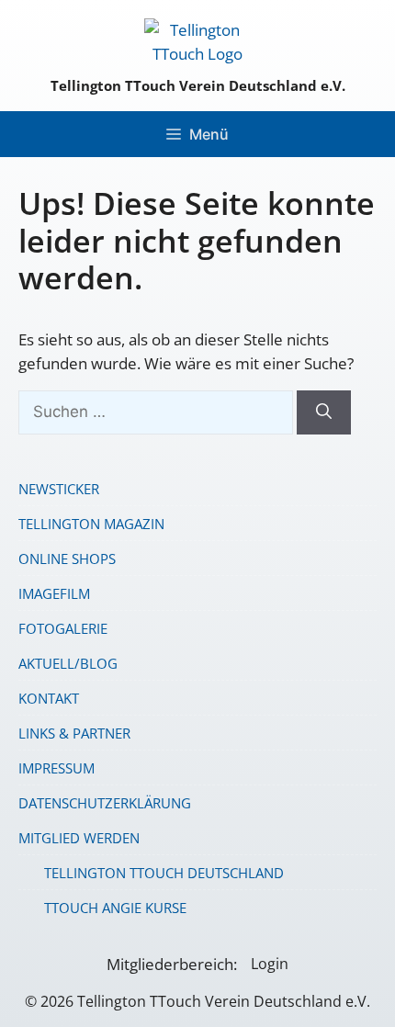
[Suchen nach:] (157, 411)
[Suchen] (324, 412)
